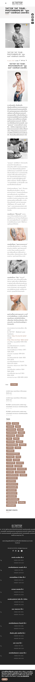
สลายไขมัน (23, 475)
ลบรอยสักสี (18, 466)
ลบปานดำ (25, 531)
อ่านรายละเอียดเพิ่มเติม (23, 676)
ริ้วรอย (18, 457)
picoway (20, 429)
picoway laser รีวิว (19, 535)
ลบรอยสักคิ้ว (3, 531)
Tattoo (9, 438)
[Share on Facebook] (19, 61)
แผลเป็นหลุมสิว (11, 505)
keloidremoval (11, 429)
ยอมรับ (4, 679)
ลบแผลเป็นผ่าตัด (20, 472)
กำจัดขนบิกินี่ (10, 441)
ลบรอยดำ (16, 460)
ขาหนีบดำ (30, 531)
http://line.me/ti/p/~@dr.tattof (17, 340)
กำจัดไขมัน (19, 441)
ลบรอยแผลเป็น (22, 469)
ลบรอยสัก (9, 466)
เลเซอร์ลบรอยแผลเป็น (12, 499)
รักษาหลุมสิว (10, 457)
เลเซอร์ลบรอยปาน (11, 493)
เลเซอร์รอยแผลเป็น (12, 487)
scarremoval (10, 435)
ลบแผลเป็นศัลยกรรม (12, 475)
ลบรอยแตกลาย (11, 469)
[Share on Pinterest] (26, 61)
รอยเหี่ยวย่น (10, 451)
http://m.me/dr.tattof (19, 336)
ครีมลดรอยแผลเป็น (12, 444)
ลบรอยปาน (20, 463)
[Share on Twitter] (21, 61)
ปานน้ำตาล (10, 448)
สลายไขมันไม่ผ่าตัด (12, 478)
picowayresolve (11, 432)
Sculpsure (19, 435)
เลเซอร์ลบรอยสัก (11, 496)
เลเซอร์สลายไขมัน (11, 502)
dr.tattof (14, 384)
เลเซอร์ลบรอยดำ (11, 490)
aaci (8, 423)
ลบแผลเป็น (10, 472)
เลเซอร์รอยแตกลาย (12, 484)
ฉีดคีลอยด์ (22, 444)
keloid (18, 426)
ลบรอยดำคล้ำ (10, 463)
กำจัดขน (16, 438)
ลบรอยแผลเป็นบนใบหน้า (17, 533)
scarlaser (21, 432)
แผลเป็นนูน (21, 502)
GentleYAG (10, 426)
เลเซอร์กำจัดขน (11, 481)
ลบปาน (9, 460)
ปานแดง (18, 448)
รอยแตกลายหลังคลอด (13, 454)
